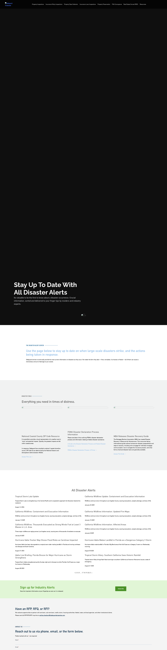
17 (82, 573)
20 (88, 573)
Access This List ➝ (27, 457)
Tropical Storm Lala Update (27, 496)
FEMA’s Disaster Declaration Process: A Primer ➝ (82, 450)
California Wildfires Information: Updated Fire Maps (107, 511)
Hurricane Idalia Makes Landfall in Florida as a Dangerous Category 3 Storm (118, 540)
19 (86, 573)
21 (90, 573)
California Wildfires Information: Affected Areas (105, 524)
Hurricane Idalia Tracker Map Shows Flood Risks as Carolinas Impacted (46, 540)
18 (84, 573)
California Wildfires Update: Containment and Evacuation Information (115, 496)
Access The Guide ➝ (120, 454)
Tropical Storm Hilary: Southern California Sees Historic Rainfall (113, 555)
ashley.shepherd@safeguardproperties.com (52, 615)
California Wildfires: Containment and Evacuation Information (42, 511)
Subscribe (121, 589)
